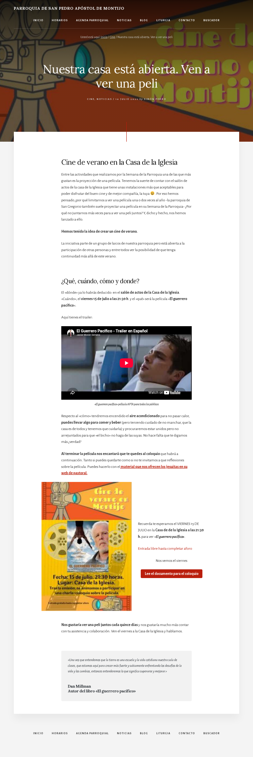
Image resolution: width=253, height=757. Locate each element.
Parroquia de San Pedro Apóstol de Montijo (69, 8)
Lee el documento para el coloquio (171, 574)
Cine (90, 99)
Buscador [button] (211, 20)
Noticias (104, 99)
